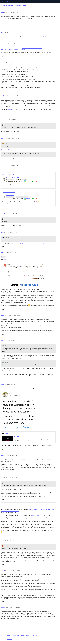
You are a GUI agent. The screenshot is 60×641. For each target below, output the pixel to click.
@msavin (10, 109)
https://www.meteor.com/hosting (8, 149)
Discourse (9, 639)
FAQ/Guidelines (16, 635)
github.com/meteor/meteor (8, 174)
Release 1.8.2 (10, 195)
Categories (7, 635)
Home (2, 635)
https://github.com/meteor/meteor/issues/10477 (34, 36)
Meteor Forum (4, 1)
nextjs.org (6, 433)
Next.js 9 (16, 436)
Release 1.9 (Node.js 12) (13, 177)
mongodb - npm (35, 515)
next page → (4, 626)
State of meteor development (13, 5)
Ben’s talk (6, 259)
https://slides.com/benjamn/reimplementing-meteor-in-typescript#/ (28, 243)
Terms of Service (25, 635)
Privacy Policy (34, 635)
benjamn (28, 181)
